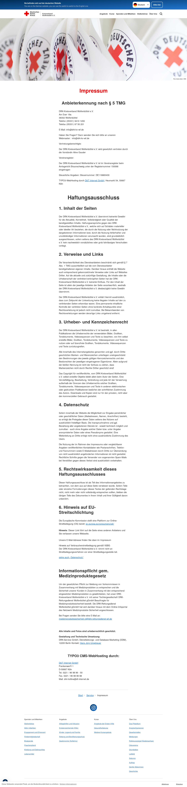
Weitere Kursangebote (102, 732)
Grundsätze (133, 749)
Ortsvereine (133, 745)
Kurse (111, 14)
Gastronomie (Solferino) (68, 741)
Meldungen (133, 736)
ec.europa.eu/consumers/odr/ (100, 523)
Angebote (104, 14)
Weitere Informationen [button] (68, 784)
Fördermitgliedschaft (32, 736)
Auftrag (132, 762)
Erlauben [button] (179, 784)
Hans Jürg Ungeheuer (90, 643)
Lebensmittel (29, 754)
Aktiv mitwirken (30, 728)
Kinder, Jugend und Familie (69, 732)
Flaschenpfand (30, 745)
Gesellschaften (135, 732)
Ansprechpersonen (136, 728)
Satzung (132, 758)
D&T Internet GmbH (94, 180)
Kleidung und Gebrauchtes (34, 749)
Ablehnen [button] (165, 784)
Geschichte (133, 771)
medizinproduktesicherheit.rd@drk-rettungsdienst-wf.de (85, 618)
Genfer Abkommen (136, 767)
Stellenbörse (142, 14)
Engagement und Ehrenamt (34, 732)
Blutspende (28, 741)
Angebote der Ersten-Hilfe (104, 723)
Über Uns (153, 14)
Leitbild (132, 754)
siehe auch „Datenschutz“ (71, 557)
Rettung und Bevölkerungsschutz (72, 736)
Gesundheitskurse (101, 728)
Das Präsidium (134, 723)
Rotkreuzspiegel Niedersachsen (141, 741)
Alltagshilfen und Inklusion (69, 723)
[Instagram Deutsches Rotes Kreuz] (93, 707)
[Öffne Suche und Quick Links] (161, 14)
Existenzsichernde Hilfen (68, 728)
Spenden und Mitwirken (125, 14)
